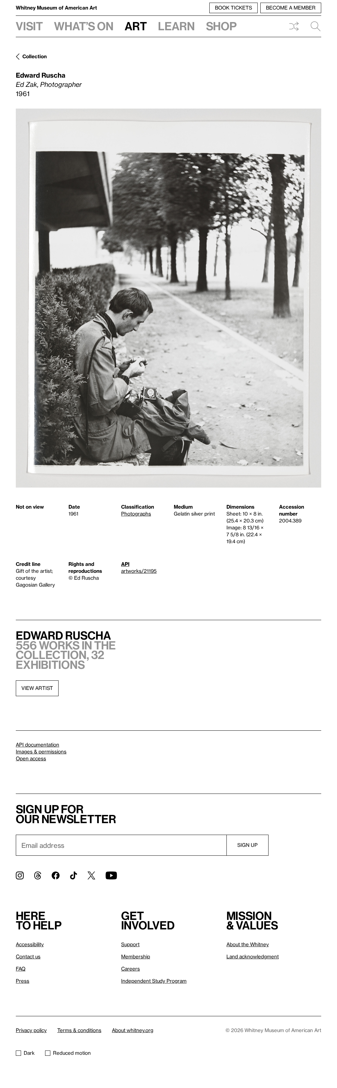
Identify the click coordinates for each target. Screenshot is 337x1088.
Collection (34, 56)
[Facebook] (55, 875)
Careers (130, 969)
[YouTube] (111, 875)
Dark (29, 1053)
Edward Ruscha (40, 75)
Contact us (28, 956)
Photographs (136, 514)
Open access (31, 758)
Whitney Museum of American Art (56, 8)
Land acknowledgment (252, 956)
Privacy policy (31, 1030)
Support (130, 944)
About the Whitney (247, 944)
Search (313, 26)
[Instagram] (20, 875)
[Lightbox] (168, 298)
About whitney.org (132, 1030)
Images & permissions (41, 751)
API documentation (37, 744)
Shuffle (294, 26)
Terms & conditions (79, 1030)
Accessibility (30, 944)
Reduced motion (72, 1053)
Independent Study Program (154, 981)
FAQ (20, 969)
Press (22, 981)
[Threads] (37, 875)
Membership (135, 956)
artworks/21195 (139, 571)
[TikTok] (73, 875)
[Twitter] (91, 875)
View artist (37, 688)
